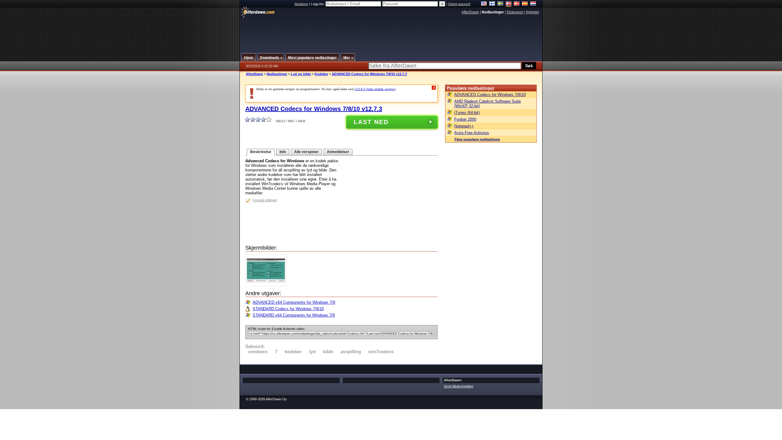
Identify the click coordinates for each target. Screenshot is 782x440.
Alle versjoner (306, 152)
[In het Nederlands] (533, 4)
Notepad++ (464, 126)
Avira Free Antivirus (471, 132)
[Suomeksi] (492, 4)
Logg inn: (318, 4)
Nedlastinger (277, 74)
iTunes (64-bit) (467, 112)
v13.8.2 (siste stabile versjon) (375, 89)
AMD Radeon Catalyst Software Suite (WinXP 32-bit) (487, 103)
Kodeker (321, 74)
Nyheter (532, 12)
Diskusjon (515, 12)
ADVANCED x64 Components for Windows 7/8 (294, 302)
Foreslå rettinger (265, 200)
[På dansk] (517, 4)
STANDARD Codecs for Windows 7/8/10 (288, 308)
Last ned (371, 122)
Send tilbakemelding (458, 386)
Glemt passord (459, 4)
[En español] (525, 4)
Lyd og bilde (301, 74)
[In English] (484, 4)
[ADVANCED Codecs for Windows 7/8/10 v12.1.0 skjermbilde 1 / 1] (267, 285)
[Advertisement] (391, 31)
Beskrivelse (260, 152)
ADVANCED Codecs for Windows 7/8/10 (490, 94)
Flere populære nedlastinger (477, 139)
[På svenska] (500, 4)
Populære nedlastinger (470, 88)
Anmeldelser (338, 152)
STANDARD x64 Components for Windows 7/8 (294, 315)
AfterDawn (470, 12)
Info (283, 152)
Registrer (301, 4)
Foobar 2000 (465, 119)
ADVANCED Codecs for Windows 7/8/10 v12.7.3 (369, 74)
